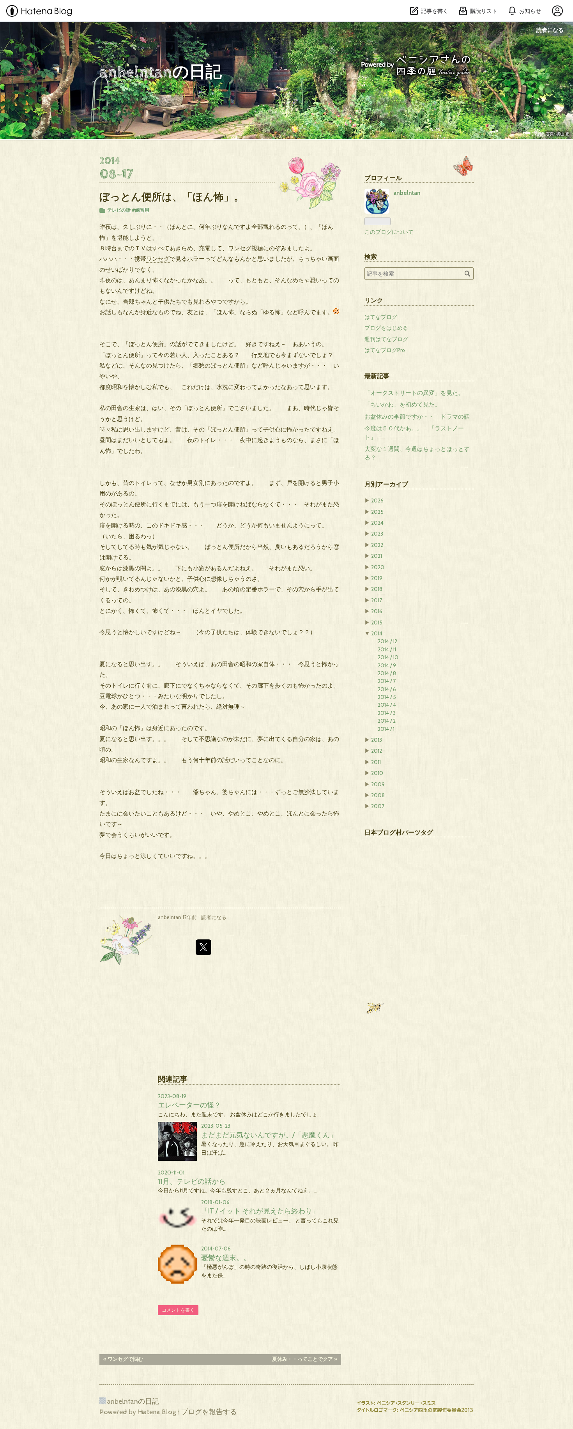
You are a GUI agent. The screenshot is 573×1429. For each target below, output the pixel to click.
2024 (377, 523)
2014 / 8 (387, 673)
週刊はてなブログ (386, 339)
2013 (376, 740)
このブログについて (389, 232)
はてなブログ (380, 317)
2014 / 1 (386, 729)
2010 (377, 773)
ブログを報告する (209, 1412)
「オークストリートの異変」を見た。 (414, 392)
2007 (377, 806)
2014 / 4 (387, 705)
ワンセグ (239, 248)
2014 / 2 (387, 721)
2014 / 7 (387, 681)
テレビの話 (119, 210)
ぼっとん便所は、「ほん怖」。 (171, 197)
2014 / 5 (387, 697)
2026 (377, 500)
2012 (376, 751)
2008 (378, 795)
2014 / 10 (388, 657)
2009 (378, 784)
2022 (377, 545)
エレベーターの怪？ (189, 1105)
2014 (376, 633)
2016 (376, 611)
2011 (376, 762)
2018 (376, 589)
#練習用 (140, 210)
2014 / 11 (387, 649)
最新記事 (376, 376)
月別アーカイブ (386, 484)
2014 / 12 (387, 641)
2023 (377, 534)
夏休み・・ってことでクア (304, 1359)
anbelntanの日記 (160, 72)
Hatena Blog (157, 1412)
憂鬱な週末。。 (225, 1258)
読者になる (550, 30)
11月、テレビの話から (192, 1181)
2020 (377, 567)
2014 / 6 (387, 689)
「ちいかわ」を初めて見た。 (402, 404)
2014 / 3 (387, 713)
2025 (377, 512)
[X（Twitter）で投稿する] (203, 947)
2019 (376, 578)
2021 (376, 556)
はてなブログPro (384, 350)
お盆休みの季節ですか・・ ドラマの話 (417, 416)
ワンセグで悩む (123, 1359)
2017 (376, 600)
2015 (376, 622)
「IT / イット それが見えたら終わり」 (260, 1211)
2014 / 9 (387, 665)
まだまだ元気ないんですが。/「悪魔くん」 (269, 1135)
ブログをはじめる (386, 328)
